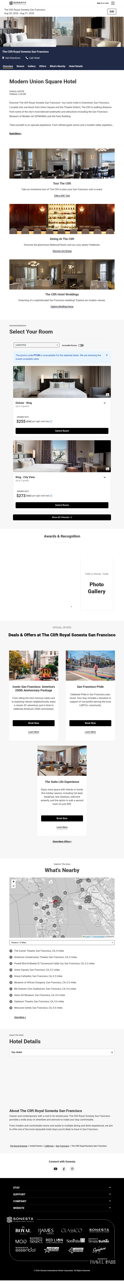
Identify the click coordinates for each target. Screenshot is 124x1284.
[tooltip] (51, 421)
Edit (112, 11)
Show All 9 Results (61, 517)
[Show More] (103, 403)
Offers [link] (42, 66)
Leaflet (87, 936)
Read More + (15, 133)
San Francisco (62, 1146)
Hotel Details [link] (76, 66)
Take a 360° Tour (62, 195)
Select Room (62, 430)
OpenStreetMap (99, 936)
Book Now (33, 723)
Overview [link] (8, 66)
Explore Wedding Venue (62, 306)
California (49, 1146)
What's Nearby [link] (57, 66)
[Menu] (113, 3)
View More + (20, 1017)
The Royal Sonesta (18, 1146)
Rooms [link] (20, 66)
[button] (13, 881)
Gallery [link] (32, 66)
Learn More (33, 732)
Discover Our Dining (62, 251)
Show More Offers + (62, 841)
